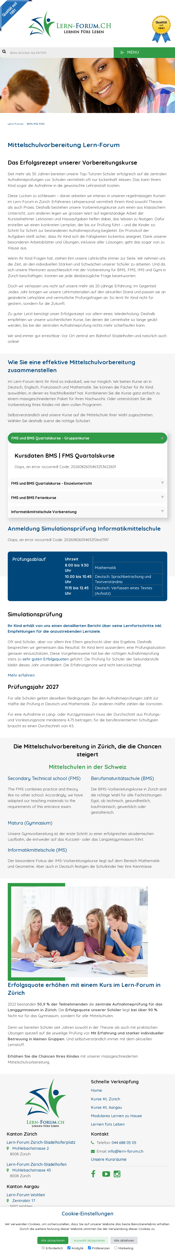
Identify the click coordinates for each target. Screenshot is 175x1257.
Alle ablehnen (124, 1240)
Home (96, 1090)
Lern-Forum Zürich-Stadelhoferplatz (41, 1142)
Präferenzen (101, 1248)
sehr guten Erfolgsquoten (46, 659)
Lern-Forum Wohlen (26, 1194)
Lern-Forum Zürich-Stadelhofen (37, 1164)
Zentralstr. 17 (23, 1200)
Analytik (77, 1248)
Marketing (125, 1248)
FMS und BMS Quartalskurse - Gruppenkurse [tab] (50, 438)
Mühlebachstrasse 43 (31, 1170)
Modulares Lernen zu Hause (116, 1115)
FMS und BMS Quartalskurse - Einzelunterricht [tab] (51, 483)
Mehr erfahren (21, 675)
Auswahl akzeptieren (89, 1240)
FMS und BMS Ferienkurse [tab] (33, 497)
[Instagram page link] (116, 1175)
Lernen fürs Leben (108, 1124)
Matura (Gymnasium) (30, 823)
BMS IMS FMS (36, 123)
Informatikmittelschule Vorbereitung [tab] (44, 511)
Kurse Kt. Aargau (106, 1107)
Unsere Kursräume (108, 1159)
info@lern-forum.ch (125, 1151)
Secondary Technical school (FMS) (44, 778)
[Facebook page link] (93, 1175)
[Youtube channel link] (104, 1175)
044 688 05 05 (124, 1142)
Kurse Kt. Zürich (105, 1098)
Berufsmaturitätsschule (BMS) (122, 778)
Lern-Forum (15, 123)
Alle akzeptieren (53, 1240)
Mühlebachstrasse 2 (30, 1148)
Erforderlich (54, 1248)
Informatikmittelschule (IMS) (37, 850)
